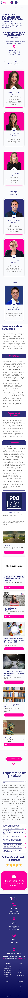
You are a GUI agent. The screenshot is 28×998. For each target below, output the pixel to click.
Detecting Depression (11, 738)
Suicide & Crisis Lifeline (10, 512)
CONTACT (21, 7)
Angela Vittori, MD (7, 968)
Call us (14, 909)
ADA (21, 991)
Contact (20, 969)
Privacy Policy (21, 986)
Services (20, 966)
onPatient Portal (14, 954)
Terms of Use (20, 984)
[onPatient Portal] (14, 949)
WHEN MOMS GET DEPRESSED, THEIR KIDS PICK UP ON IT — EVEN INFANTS (14, 578)
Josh (7, 976)
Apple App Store (21, 958)
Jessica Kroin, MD (7, 974)
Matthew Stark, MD (7, 972)
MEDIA (7, 981)
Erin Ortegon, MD (7, 970)
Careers (20, 968)
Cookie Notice (21, 988)
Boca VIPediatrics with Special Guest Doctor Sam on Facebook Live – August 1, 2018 (14, 640)
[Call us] (14, 904)
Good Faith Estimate (21, 990)
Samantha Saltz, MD (7, 966)
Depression (7, 545)
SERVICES (14, 7)
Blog (7, 986)
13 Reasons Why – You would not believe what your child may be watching (14, 673)
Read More (7, 552)
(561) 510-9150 (14, 911)
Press (7, 984)
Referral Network (20, 975)
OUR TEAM (7, 7)
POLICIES (20, 981)
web (4, 958)
